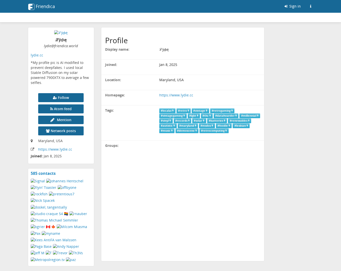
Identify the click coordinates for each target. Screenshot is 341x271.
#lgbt (193, 115)
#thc (205, 115)
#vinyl (165, 120)
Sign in (294, 6)
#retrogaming (221, 110)
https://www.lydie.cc (55, 149)
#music (166, 130)
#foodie (223, 125)
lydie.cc (37, 55)
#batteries (216, 120)
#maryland (187, 125)
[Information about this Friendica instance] (311, 6)
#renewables (239, 120)
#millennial (249, 115)
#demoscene (186, 130)
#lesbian (240, 125)
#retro (183, 110)
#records (181, 120)
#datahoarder (225, 115)
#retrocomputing (213, 130)
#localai (166, 110)
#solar (198, 120)
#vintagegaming (172, 115)
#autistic (167, 125)
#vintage (199, 110)
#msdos (206, 125)
